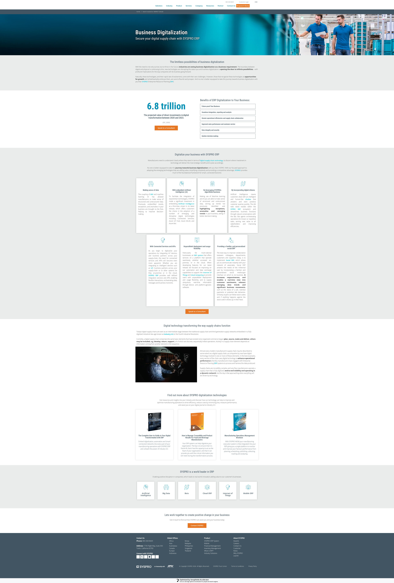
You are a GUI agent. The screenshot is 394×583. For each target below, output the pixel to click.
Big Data (166, 493)
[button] (160, 5)
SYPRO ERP (236, 209)
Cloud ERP (207, 493)
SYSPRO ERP (153, 275)
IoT (152, 268)
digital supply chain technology (211, 160)
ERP (171, 82)
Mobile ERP (248, 493)
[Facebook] (145, 556)
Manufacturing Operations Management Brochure (240, 436)
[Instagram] (149, 556)
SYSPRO (145, 82)
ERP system (198, 255)
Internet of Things (228, 494)
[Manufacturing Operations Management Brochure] (239, 421)
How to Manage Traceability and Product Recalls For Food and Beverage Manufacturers (197, 437)
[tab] (227, 106)
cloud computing (197, 275)
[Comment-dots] (157, 556)
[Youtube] (153, 556)
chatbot (248, 199)
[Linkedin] (138, 556)
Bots (187, 493)
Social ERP (230, 260)
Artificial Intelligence (186, 204)
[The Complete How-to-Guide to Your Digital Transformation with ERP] (154, 421)
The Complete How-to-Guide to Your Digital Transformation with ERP (154, 436)
